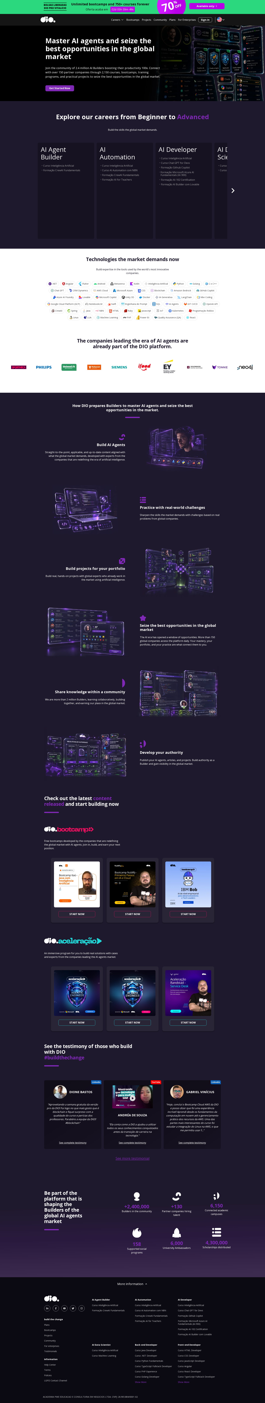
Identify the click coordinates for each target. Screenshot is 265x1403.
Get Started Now (59, 88)
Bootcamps (132, 19)
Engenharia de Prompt (136, 304)
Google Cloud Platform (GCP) (65, 304)
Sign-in (205, 19)
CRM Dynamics (80, 290)
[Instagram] (82, 1308)
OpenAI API (212, 304)
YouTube (156, 1082)
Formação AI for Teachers (117, 179)
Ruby (130, 310)
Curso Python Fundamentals (149, 1360)
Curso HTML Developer (189, 1350)
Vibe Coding (206, 297)
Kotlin (136, 283)
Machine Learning (109, 317)
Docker (146, 297)
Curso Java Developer (145, 1350)
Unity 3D (129, 297)
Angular (69, 283)
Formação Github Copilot (175, 167)
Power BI (144, 317)
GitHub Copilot (207, 290)
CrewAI (58, 310)
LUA (89, 317)
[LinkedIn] (47, 1308)
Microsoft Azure (125, 290)
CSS (143, 290)
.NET (54, 283)
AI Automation (117, 153)
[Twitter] (73, 1308)
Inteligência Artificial (158, 283)
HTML (116, 310)
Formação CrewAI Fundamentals (61, 170)
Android (101, 283)
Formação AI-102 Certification (178, 179)
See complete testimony (72, 1142)
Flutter (85, 283)
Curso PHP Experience (146, 1371)
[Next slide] (232, 190)
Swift (113, 304)
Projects (146, 19)
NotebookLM (95, 304)
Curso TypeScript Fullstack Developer (153, 1366)
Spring (74, 310)
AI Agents (174, 304)
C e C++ (213, 283)
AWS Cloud (102, 290)
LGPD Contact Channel (55, 1380)
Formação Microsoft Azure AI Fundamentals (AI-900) (177, 174)
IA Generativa (165, 297)
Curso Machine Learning (104, 1355)
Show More (140, 1382)
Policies (48, 1375)
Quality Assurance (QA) (169, 317)
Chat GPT (59, 290)
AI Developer (178, 149)
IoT (161, 310)
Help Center (50, 1364)
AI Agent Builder (53, 153)
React (193, 317)
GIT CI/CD (193, 304)
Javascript (146, 310)
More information (130, 1284)
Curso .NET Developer (146, 1355)
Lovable (86, 297)
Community (160, 19)
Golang (196, 283)
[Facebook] (56, 1308)
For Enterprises (187, 19)
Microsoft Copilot (108, 297)
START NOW (76, 914)
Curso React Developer (189, 1371)
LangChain (186, 297)
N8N (101, 310)
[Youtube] (64, 1308)
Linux (75, 317)
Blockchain (159, 290)
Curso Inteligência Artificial (58, 165)
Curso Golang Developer (147, 1376)
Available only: (206, 6)
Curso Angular (185, 1366)
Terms (47, 1369)
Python (180, 283)
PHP (129, 317)
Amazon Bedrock (182, 290)
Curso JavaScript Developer (191, 1360)
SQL (158, 304)
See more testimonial (133, 1158)
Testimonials (50, 1351)
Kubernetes (178, 310)
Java (88, 310)
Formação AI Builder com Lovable (180, 184)
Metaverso (119, 283)
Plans (172, 19)
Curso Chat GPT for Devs (175, 163)
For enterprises (51, 1346)
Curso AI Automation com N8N (120, 170)
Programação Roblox (203, 310)
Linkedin (96, 1082)
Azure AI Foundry (65, 297)
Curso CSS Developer (188, 1355)
